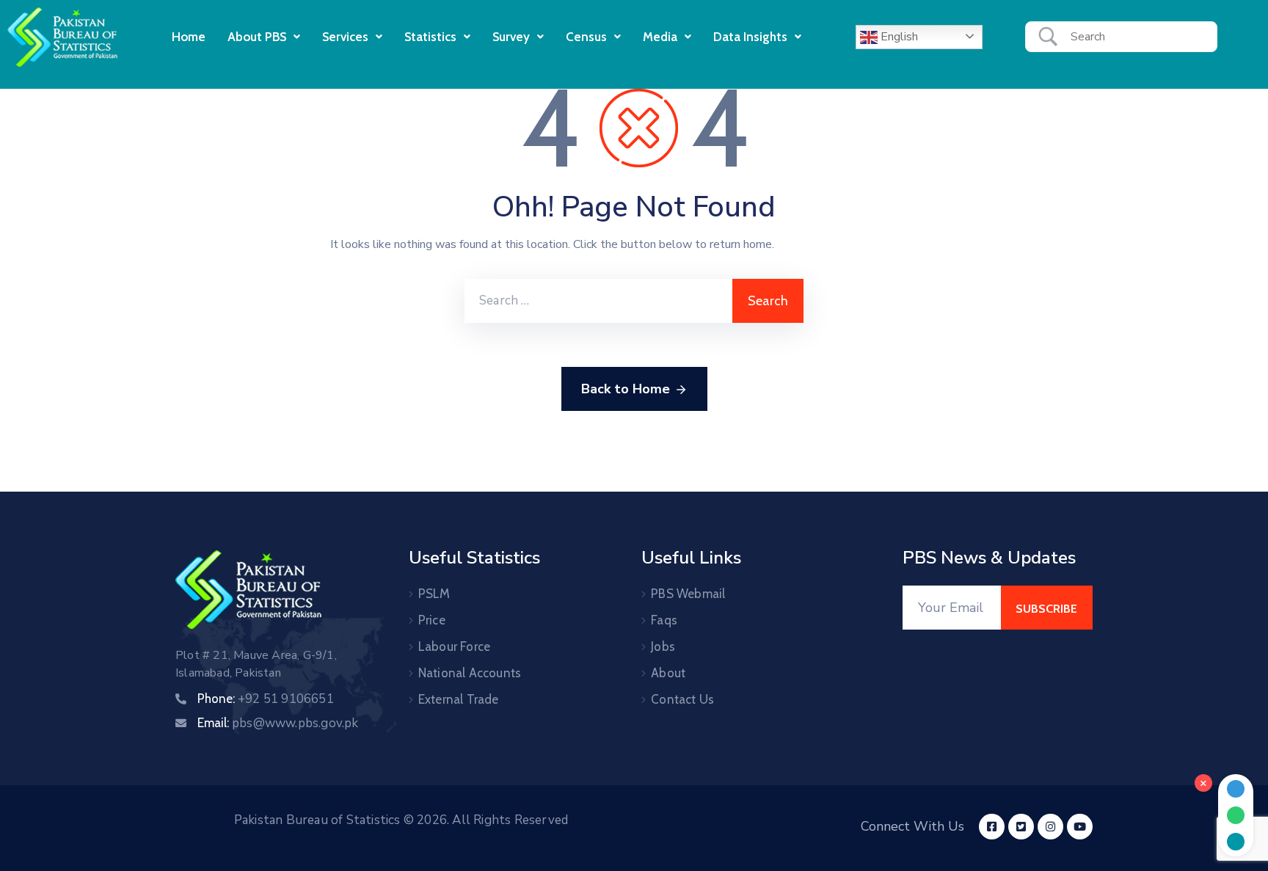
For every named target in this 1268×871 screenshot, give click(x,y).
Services (345, 36)
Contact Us (682, 699)
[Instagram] (1050, 826)
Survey (511, 36)
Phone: (265, 698)
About (668, 673)
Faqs (664, 620)
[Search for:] (598, 301)
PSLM (434, 593)
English (898, 37)
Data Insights (750, 36)
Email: (278, 722)
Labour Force (454, 646)
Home (188, 36)
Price (431, 620)
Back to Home (625, 389)
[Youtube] (1080, 826)
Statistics (430, 36)
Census (586, 36)
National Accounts (469, 673)
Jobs (663, 646)
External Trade (458, 699)
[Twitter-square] (1021, 826)
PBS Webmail (688, 593)
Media (660, 36)
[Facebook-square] (992, 826)
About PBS (256, 36)
